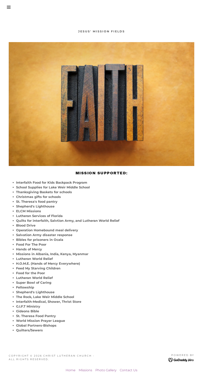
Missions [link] (85, 370)
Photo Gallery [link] (106, 370)
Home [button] (71, 370)
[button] (10, 7)
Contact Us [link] (128, 370)
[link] (181, 360)
